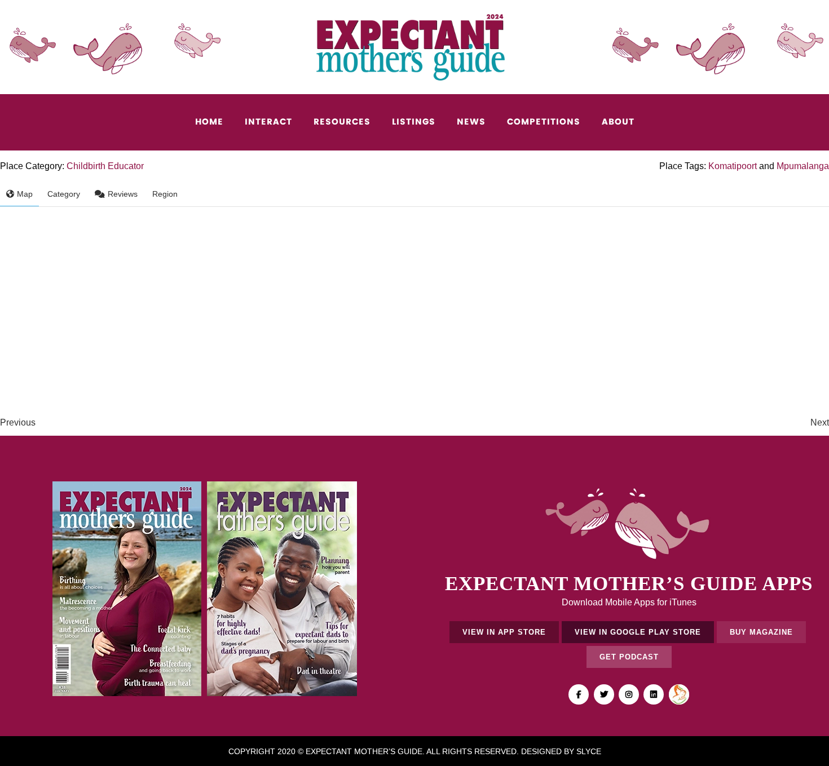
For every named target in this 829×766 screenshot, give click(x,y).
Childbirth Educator (105, 166)
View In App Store (504, 632)
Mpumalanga (803, 166)
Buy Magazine (761, 632)
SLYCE (588, 751)
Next (819, 422)
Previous (18, 422)
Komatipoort (732, 166)
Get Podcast (629, 657)
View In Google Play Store (638, 632)
